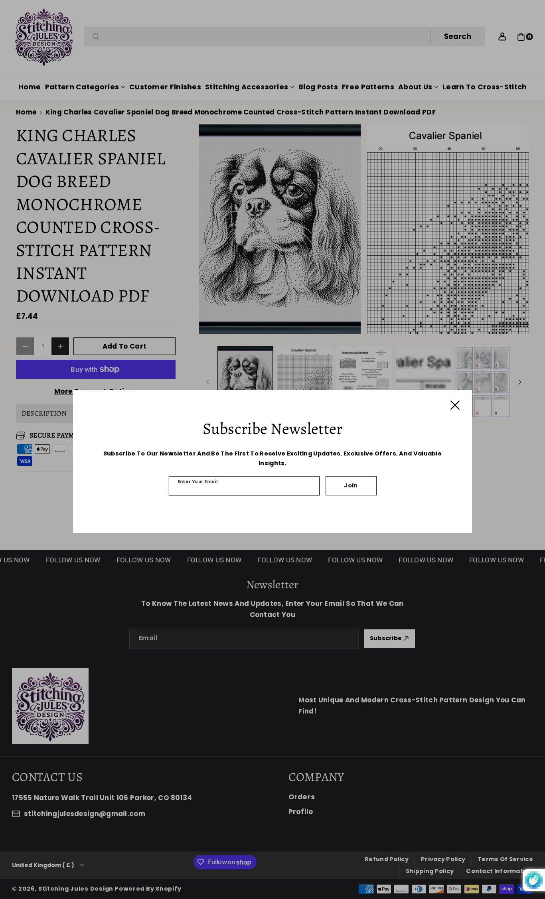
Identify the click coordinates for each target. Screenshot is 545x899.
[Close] (455, 405)
